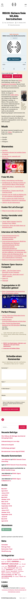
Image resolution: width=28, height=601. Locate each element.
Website (3, 395)
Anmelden (4, 544)
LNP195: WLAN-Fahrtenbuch (11, 202)
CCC (9, 561)
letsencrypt (9, 332)
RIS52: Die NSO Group (8, 470)
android (9, 559)
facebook (12, 566)
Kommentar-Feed (6, 549)
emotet (6, 566)
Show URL (17, 76)
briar (2, 561)
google (23, 566)
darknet (5, 564)
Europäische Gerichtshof (8, 84)
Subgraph (5, 280)
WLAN (21, 576)
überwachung (5, 578)
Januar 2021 (5, 493)
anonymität (16, 559)
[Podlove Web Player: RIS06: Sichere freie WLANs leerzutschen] (14, 51)
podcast (20, 569)
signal (3, 572)
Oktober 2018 (5, 504)
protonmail (8, 571)
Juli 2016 (4, 516)
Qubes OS (5, 278)
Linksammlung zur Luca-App (10, 441)
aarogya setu (3, 559)
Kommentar (4, 368)
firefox (20, 566)
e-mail (2, 566)
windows (5, 336)
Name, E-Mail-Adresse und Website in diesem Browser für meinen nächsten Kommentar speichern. (14, 404)
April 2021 (4, 491)
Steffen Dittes (14, 95)
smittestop (8, 572)
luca (17, 568)
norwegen (3, 569)
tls (13, 574)
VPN (14, 576)
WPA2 (25, 576)
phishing (15, 569)
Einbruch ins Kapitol (7, 444)
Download (7, 76)
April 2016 (4, 521)
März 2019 (4, 501)
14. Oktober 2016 (21, 22)
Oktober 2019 (5, 499)
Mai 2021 (4, 488)
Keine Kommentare (15, 25)
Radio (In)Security (11, 598)
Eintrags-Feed (5, 547)
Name (3, 382)
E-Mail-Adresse (5, 388)
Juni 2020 (4, 495)
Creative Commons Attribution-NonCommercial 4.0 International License (14, 590)
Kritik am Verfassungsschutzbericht (13, 260)
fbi (17, 566)
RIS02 (20, 80)
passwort (9, 569)
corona (15, 561)
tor (16, 574)
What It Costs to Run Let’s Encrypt (12, 211)
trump (19, 574)
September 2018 (6, 506)
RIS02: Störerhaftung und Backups (12, 180)
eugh (4, 332)
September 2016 (6, 514)
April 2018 (4, 508)
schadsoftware (21, 571)
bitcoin (21, 559)
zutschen (5, 150)
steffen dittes (14, 334)
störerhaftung (22, 334)
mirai (20, 568)
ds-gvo (24, 564)
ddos (20, 564)
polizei (9, 334)
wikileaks (17, 576)
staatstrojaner (16, 572)
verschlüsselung (6, 576)
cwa (20, 561)
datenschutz (14, 564)
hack (2, 568)
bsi (5, 561)
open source (16, 332)
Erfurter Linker (23, 104)
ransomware (13, 571)
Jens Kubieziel (10, 22)
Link (24, 109)
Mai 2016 (4, 519)
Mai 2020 (4, 497)
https (5, 568)
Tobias (10, 132)
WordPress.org (6, 551)
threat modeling (6, 574)
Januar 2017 (5, 510)
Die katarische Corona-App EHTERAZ (13, 451)
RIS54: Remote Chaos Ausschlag (16, 465)
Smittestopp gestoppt (8, 448)
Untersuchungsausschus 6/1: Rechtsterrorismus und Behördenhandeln (10, 237)
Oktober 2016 (5, 512)
